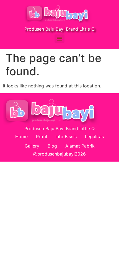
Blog (52, 146)
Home (21, 136)
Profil (41, 136)
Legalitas (94, 136)
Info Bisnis (66, 136)
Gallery (32, 146)
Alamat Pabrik (80, 146)
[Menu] (59, 38)
